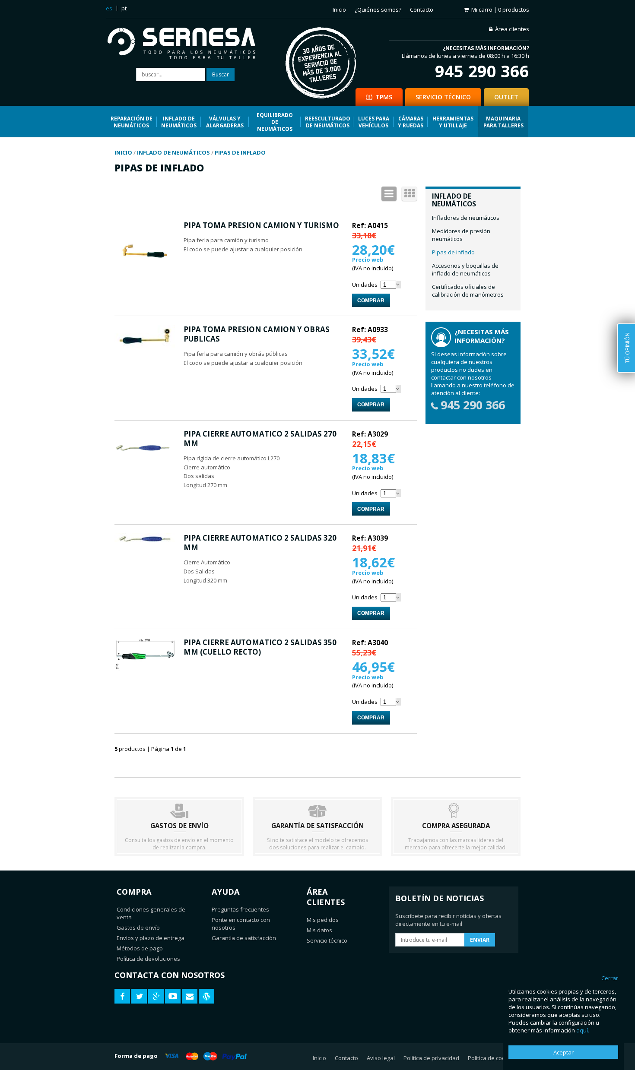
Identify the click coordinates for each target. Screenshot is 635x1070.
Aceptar (563, 1052)
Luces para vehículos (373, 122)
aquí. (582, 1030)
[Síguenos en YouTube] (173, 996)
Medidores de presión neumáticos (461, 235)
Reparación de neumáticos (131, 122)
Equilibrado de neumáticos (275, 121)
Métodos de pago (140, 948)
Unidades (365, 284)
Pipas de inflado (453, 252)
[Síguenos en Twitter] (139, 996)
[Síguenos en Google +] (156, 996)
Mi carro (500, 9)
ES (109, 8)
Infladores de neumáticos (465, 218)
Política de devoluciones (148, 958)
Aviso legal (381, 1058)
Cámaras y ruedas (410, 122)
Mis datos (319, 930)
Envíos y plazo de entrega (150, 938)
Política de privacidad (431, 1058)
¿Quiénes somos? (378, 9)
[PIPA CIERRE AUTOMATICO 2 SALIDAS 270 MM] (144, 467)
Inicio (339, 9)
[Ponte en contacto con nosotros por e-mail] (189, 996)
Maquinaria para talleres (503, 122)
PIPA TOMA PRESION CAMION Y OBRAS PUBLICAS (257, 334)
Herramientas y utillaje (452, 122)
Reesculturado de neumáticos (327, 122)
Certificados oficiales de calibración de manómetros (468, 290)
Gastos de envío (138, 927)
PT (124, 8)
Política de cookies (492, 1058)
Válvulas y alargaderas (225, 122)
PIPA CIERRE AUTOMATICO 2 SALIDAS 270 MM (260, 438)
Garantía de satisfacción (244, 938)
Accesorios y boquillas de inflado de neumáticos (465, 269)
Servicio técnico (327, 940)
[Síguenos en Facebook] (122, 996)
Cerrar (609, 978)
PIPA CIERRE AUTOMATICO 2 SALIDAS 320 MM (260, 542)
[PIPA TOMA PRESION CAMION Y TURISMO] (144, 280)
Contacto (421, 9)
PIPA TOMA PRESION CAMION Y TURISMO (261, 225)
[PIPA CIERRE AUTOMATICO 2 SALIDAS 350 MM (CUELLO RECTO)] (144, 668)
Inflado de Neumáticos (179, 122)
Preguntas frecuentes (240, 909)
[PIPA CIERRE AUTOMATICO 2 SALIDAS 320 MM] (144, 542)
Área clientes (512, 29)
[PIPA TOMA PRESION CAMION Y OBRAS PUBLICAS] (144, 346)
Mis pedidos (323, 920)
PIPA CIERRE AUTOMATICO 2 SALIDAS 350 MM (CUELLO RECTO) (260, 647)
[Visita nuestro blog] (206, 996)
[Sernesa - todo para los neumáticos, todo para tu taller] (188, 44)
